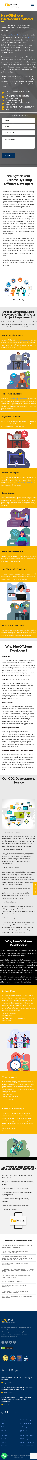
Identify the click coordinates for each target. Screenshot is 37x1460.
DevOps (4, 1446)
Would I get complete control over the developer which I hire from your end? (18, 1270)
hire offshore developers (16, 35)
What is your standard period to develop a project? (17, 1276)
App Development (26, 1423)
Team (3, 1423)
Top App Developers (26, 1420)
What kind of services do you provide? (15, 1286)
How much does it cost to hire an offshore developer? (17, 1246)
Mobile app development (19, 399)
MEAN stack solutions (23, 340)
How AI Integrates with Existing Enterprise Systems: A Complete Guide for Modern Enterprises (16, 1399)
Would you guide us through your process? (17, 1297)
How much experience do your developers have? (15, 1251)
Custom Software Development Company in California (16, 1379)
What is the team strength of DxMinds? (15, 1264)
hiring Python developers (25, 482)
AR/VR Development (26, 1435)
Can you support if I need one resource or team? (15, 1291)
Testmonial (4, 1427)
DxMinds (31, 37)
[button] (18, 1246)
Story (3, 1420)
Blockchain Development (24, 1431)
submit (7, 155)
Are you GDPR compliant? (13, 1281)
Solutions (4, 1442)
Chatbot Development (27, 1442)
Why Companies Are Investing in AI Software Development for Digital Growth (17, 1388)
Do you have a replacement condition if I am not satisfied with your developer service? (17, 1258)
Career (3, 1430)
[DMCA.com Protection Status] (7, 1348)
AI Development (25, 1427)
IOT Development (25, 1439)
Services (4, 1435)
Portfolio (4, 1439)
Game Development (26, 1446)
